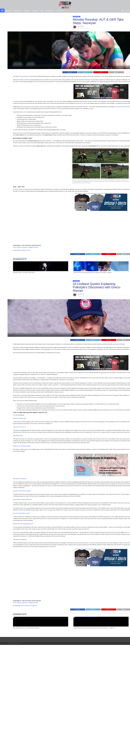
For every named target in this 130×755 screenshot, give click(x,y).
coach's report (25, 605)
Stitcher (19, 247)
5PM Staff (82, 26)
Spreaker (25, 247)
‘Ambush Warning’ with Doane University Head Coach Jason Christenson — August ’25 (94, 628)
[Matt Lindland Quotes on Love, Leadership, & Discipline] (40, 617)
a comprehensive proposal (122, 106)
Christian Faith (49, 11)
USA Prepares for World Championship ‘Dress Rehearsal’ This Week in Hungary (92, 272)
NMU (42, 11)
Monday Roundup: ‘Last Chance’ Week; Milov (24, 272)
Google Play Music (33, 247)
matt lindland (33, 605)
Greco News (17, 11)
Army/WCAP (35, 11)
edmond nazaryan (25, 250)
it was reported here (24, 76)
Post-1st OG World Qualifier (23, 446)
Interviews (26, 11)
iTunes (15, 247)
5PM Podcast (60, 11)
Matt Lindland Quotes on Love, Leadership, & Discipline (26, 628)
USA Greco (9, 11)
